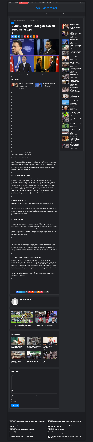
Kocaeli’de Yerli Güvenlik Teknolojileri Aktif (75, 113)
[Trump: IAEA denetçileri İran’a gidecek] (65, 125)
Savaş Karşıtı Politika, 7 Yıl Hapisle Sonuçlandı (75, 95)
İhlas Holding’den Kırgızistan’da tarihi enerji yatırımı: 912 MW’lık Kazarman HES (75, 82)
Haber (36, 13)
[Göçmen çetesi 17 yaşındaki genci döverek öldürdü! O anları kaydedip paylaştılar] (65, 89)
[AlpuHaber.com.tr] (46, 8)
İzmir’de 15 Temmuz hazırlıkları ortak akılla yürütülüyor (16, 361)
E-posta (13, 395)
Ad (12, 390)
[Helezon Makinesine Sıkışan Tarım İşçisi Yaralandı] (65, 146)
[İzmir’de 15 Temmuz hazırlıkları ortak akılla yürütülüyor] (18, 355)
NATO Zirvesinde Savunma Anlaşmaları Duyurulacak (38, 2)
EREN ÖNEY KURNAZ (17, 33)
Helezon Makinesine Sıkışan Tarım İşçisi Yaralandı (74, 146)
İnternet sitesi (38, 395)
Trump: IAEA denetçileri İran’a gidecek (75, 124)
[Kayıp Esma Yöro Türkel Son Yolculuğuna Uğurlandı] (34, 355)
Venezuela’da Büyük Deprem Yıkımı (49, 361)
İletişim (62, 13)
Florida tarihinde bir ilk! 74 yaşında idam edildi (17, 347)
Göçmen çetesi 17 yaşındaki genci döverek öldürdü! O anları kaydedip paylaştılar (75, 89)
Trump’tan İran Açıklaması (73, 107)
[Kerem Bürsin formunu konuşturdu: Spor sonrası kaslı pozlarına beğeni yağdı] (65, 138)
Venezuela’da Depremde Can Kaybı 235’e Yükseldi (34, 347)
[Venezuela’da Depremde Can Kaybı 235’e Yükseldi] (34, 341)
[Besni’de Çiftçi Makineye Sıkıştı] (65, 119)
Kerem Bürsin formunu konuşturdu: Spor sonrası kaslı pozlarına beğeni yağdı (75, 138)
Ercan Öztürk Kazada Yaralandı (48, 347)
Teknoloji (52, 13)
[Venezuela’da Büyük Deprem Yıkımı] (50, 355)
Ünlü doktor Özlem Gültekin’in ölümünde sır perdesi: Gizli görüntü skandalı (26, 85)
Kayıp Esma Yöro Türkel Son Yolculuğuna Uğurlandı (33, 361)
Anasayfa (31, 13)
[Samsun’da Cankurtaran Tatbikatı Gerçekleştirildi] (65, 102)
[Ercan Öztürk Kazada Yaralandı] (50, 341)
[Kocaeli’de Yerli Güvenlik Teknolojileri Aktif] (65, 114)
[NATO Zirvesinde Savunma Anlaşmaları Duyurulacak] (38, 85)
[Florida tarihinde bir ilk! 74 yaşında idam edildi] (18, 341)
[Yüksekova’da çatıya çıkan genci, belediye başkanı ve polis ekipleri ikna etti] (65, 131)
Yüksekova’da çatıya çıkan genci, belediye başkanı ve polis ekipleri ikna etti (75, 131)
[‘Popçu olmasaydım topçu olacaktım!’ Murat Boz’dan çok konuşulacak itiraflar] (65, 33)
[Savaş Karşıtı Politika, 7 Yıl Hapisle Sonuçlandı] (65, 96)
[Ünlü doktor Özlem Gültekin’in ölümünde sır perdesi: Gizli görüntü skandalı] (15, 85)
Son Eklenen (72, 19)
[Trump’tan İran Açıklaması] (65, 108)
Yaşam (57, 13)
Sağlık (46, 13)
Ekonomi (41, 13)
